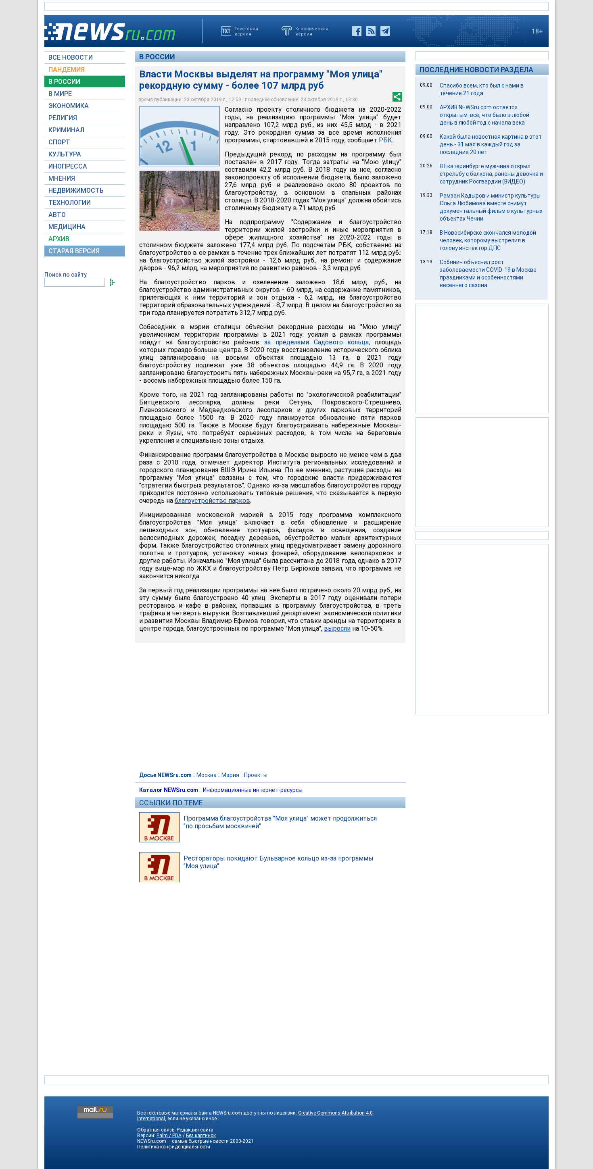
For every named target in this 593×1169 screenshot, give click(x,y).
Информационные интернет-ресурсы (253, 790)
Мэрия (230, 775)
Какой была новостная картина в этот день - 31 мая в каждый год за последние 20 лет (491, 144)
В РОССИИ (64, 81)
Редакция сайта (195, 1130)
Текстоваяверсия (246, 31)
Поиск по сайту (65, 274)
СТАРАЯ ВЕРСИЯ (74, 251)
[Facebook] (356, 31)
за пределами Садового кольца (316, 342)
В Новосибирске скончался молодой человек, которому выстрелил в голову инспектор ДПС (488, 240)
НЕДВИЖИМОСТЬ (76, 190)
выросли (337, 628)
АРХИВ (58, 239)
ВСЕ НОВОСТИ (70, 57)
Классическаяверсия (311, 31)
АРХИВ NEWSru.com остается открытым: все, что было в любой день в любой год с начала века (484, 115)
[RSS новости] (371, 31)
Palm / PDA (169, 1135)
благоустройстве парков (212, 500)
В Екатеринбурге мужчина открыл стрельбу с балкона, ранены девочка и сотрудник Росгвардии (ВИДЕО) (491, 174)
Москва (206, 775)
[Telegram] (385, 31)
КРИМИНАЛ (66, 130)
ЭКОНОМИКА (68, 106)
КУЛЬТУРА (64, 154)
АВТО (57, 215)
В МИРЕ (60, 94)
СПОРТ (59, 142)
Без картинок (201, 1135)
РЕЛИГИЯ (62, 118)
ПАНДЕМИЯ (66, 69)
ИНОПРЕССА (67, 166)
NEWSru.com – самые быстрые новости (183, 1141)
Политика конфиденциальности (173, 1147)
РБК (385, 140)
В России (157, 56)
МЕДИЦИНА (67, 227)
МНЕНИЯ (61, 178)
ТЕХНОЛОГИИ (69, 202)
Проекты (255, 775)
